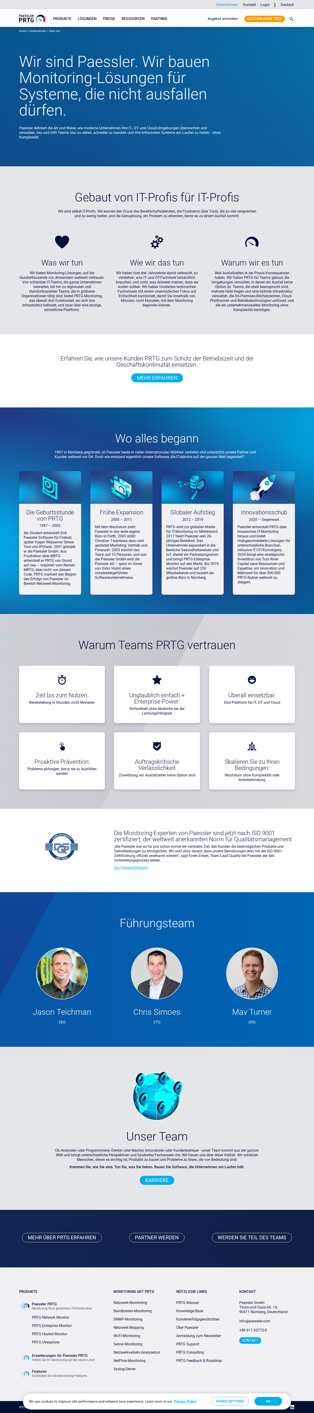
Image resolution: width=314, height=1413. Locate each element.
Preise (109, 19)
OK (268, 1401)
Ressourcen (133, 19)
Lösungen (87, 19)
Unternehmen (227, 5)
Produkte (62, 19)
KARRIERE (157, 1180)
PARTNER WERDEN (157, 1237)
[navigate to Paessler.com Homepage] (32, 18)
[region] (157, 1401)
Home (23, 31)
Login (265, 5)
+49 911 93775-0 (253, 1330)
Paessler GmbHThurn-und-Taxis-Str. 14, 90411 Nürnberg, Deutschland (263, 1307)
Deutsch (287, 5)
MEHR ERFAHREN (157, 378)
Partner (159, 19)
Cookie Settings (230, 1401)
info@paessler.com (254, 1321)
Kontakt (249, 5)
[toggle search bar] (290, 19)
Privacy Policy (185, 1401)
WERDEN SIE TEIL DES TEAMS (252, 1237)
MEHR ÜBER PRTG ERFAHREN (62, 1237)
